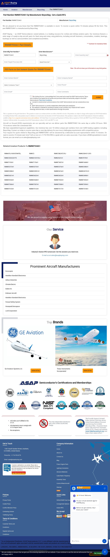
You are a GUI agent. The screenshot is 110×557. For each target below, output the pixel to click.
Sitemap (59, 487)
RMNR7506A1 (9, 184)
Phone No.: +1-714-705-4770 (12, 455)
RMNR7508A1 (59, 184)
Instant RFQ (60, 508)
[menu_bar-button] (106, 4)
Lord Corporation (11, 311)
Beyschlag (41, 9)
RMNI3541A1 (58, 158)
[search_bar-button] (101, 4)
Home (5, 9)
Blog (58, 460)
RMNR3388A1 (9, 171)
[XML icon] (58, 491)
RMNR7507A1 (34, 184)
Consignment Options (63, 504)
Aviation (14, 9)
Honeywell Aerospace (12, 306)
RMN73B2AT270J (60, 153)
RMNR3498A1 (83, 175)
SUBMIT (98, 97)
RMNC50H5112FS (85, 153)
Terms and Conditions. (45, 100)
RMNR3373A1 (9, 167)
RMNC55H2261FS (10, 158)
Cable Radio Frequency (63, 476)
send (104, 541)
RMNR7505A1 (83, 180)
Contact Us (60, 456)
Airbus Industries (11, 280)
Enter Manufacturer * (46, 52)
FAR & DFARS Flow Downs (64, 500)
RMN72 (31, 153)
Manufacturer (27, 9)
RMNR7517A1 (59, 189)
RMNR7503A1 (59, 180)
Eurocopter (9, 271)
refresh (105, 488)
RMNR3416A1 (59, 171)
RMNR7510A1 (9, 189)
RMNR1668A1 (83, 162)
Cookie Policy (7, 504)
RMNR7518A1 (83, 189)
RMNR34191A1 (84, 171)
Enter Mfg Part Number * (11, 52)
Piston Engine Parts (62, 464)
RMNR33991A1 (34, 171)
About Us (59, 453)
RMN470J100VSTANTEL (12, 153)
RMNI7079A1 (83, 158)
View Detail (36, 371)
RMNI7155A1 (8, 162)
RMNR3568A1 (34, 180)
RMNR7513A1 (34, 189)
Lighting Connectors (62, 468)
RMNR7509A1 (83, 184)
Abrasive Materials (62, 472)
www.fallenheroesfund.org (95, 431)
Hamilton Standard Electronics (15, 275)
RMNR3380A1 (83, 167)
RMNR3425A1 (34, 175)
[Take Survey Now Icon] (19, 472)
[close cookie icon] (108, 553)
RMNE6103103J (34, 158)
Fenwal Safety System (12, 302)
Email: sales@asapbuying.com (13, 459)
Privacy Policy (7, 500)
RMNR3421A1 (9, 175)
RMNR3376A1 (59, 167)
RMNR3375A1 (34, 167)
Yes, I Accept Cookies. (100, 553)
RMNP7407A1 (59, 162)
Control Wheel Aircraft (63, 483)
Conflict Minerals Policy (9, 508)
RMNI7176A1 (33, 162)
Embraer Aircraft (11, 293)
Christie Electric (10, 284)
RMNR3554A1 (9, 180)
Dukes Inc (8, 289)
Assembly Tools (61, 479)
